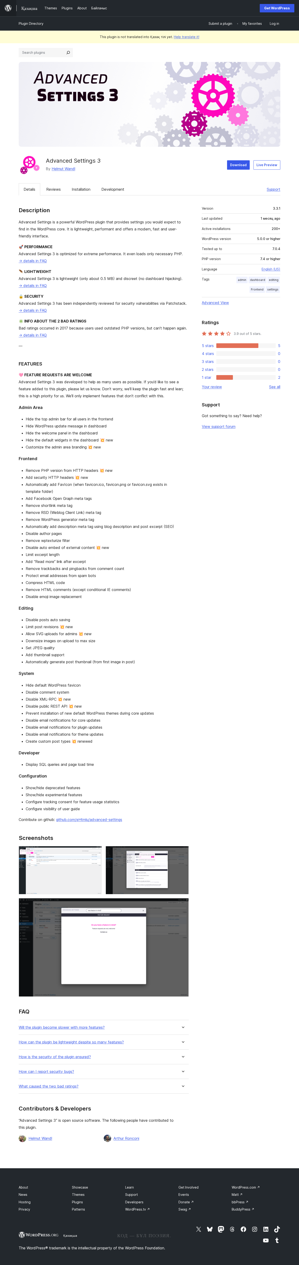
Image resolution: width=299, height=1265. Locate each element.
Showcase (80, 1187)
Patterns (78, 1209)
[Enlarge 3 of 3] (182, 904)
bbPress (240, 1202)
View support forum (218, 426)
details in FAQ (33, 260)
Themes (78, 1195)
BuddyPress (243, 1209)
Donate (186, 1202)
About (23, 1187)
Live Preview (266, 165)
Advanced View (215, 302)
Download (238, 165)
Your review (212, 386)
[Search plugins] (68, 52)
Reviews (53, 189)
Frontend (257, 289)
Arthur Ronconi (126, 1138)
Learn (129, 1187)
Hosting (25, 1202)
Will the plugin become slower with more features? (62, 1027)
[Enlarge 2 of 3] (182, 852)
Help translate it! (186, 37)
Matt (237, 1195)
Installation (81, 189)
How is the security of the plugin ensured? (55, 1057)
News (23, 1195)
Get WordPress (277, 8)
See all (274, 386)
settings (272, 289)
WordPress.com (246, 1187)
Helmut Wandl (63, 168)
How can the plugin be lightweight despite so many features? (71, 1042)
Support (273, 189)
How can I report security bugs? (46, 1071)
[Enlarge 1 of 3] (95, 852)
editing (273, 280)
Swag (184, 1209)
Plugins (77, 1202)
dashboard (257, 280)
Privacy (24, 1209)
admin (242, 280)
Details (29, 189)
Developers (134, 1202)
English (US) (271, 269)
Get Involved (188, 1187)
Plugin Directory (31, 23)
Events (183, 1195)
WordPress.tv (137, 1209)
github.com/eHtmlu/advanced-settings (89, 819)
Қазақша (70, 1235)
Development (112, 189)
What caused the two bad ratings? (48, 1086)
